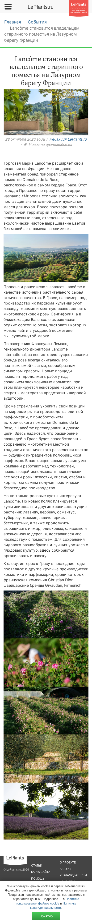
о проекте (68, 862)
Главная (12, 21)
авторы (65, 869)
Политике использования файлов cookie (47, 900)
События (37, 21)
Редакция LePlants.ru (68, 139)
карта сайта (40, 872)
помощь (37, 878)
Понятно (46, 916)
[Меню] (7, 6)
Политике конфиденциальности (53, 905)
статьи (36, 865)
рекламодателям (73, 875)
